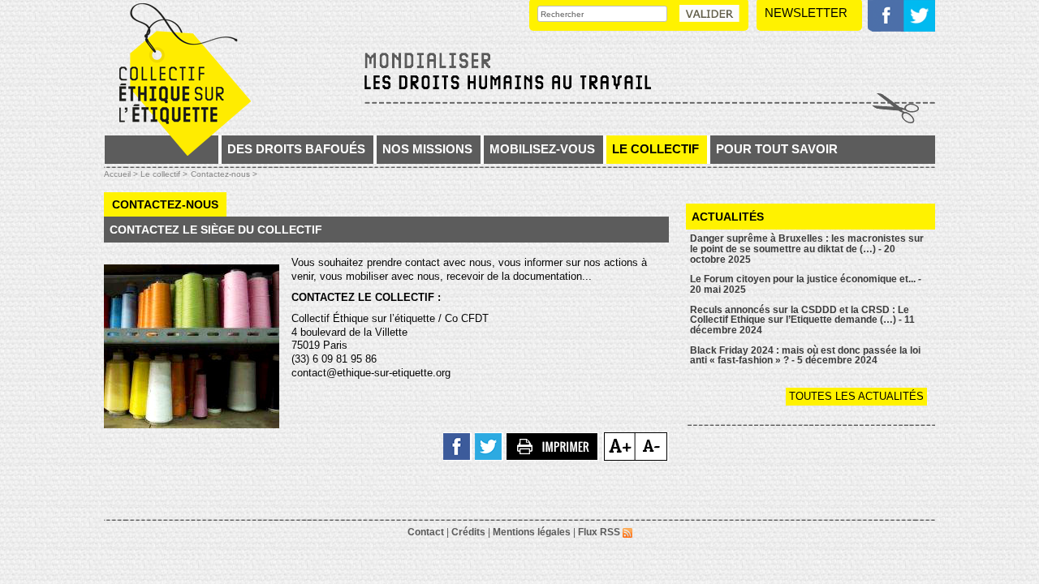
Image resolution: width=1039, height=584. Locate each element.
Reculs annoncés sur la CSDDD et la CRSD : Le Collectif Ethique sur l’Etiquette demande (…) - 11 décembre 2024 (802, 320)
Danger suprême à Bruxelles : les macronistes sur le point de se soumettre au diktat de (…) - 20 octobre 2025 (807, 249)
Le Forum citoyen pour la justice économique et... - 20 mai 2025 (805, 284)
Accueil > (122, 174)
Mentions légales (532, 532)
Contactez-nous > (224, 174)
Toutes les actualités (856, 396)
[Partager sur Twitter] (489, 445)
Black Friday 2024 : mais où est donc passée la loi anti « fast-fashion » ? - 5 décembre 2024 (805, 356)
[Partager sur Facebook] (457, 445)
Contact (425, 532)
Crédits (468, 532)
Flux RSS (600, 532)
